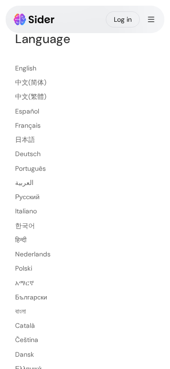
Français (28, 125)
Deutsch (28, 153)
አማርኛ (24, 283)
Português (30, 168)
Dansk (24, 354)
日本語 (25, 139)
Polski (23, 268)
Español (27, 111)
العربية (24, 182)
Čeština (26, 339)
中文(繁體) (30, 96)
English (25, 68)
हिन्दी (20, 240)
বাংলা (20, 311)
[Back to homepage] (34, 19)
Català (25, 325)
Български (31, 297)
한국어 (25, 225)
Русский (27, 197)
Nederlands (33, 254)
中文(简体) (30, 82)
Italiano (26, 211)
